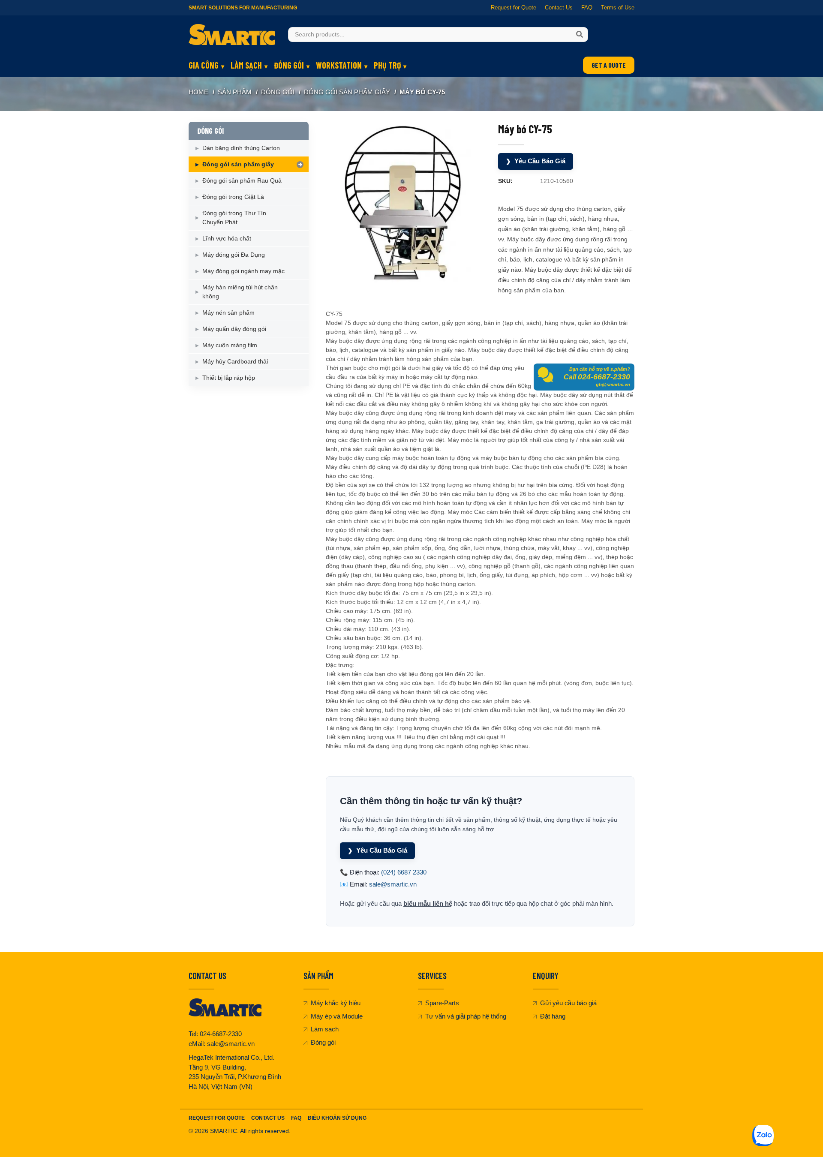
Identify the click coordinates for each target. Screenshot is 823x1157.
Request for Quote (513, 7)
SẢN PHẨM (235, 92)
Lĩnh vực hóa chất (226, 238)
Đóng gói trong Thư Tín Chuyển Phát (234, 217)
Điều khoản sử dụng (337, 1118)
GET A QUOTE (609, 65)
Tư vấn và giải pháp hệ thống (465, 1016)
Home (198, 92)
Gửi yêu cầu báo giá (568, 1003)
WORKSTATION (339, 65)
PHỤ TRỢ (387, 65)
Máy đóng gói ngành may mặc (243, 270)
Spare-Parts (442, 1003)
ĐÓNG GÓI (289, 65)
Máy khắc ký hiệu (335, 1003)
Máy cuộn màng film (229, 345)
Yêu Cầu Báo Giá (535, 161)
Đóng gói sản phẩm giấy (347, 92)
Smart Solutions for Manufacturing (243, 8)
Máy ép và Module (337, 1016)
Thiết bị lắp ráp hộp (228, 377)
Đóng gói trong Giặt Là (233, 196)
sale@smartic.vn (393, 884)
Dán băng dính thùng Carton (241, 147)
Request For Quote (217, 1118)
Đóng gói (323, 1042)
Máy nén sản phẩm (228, 312)
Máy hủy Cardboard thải (235, 361)
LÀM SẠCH (246, 65)
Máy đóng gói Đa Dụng (233, 254)
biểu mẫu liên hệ (427, 903)
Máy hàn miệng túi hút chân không (240, 292)
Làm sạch (325, 1029)
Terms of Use (617, 7)
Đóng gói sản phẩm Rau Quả (242, 180)
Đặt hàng (552, 1016)
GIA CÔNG (204, 65)
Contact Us (559, 7)
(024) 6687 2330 (404, 872)
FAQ (586, 7)
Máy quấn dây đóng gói (234, 328)
